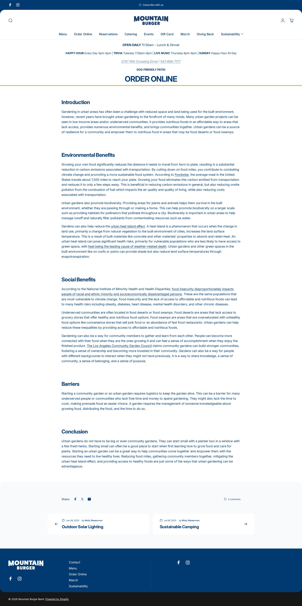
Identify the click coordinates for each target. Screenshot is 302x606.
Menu (73, 568)
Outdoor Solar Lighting (82, 526)
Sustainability (78, 586)
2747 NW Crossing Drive (139, 61)
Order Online (78, 574)
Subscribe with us (153, 4)
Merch (73, 580)
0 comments (234, 499)
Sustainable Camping (179, 526)
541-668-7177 (170, 61)
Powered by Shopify (57, 599)
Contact (74, 562)
